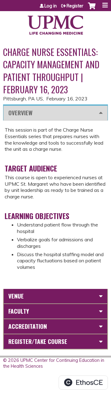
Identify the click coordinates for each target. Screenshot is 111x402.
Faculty (18, 311)
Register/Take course (37, 341)
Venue (16, 295)
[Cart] (92, 8)
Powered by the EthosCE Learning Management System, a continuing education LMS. (83, 382)
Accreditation (27, 326)
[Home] (55, 23)
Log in (50, 6)
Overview (20, 112)
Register (75, 6)
